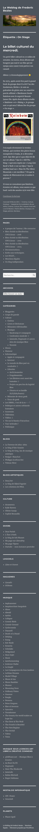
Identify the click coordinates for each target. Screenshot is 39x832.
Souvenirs (9, 412)
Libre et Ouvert (11, 565)
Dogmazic (9, 766)
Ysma (7, 737)
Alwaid (8, 612)
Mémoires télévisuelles (17, 327)
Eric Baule (9, 643)
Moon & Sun (10, 679)
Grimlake (9, 649)
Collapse (8, 618)
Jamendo (9, 772)
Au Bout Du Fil (11, 763)
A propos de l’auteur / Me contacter (20, 228)
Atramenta (10, 505)
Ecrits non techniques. (14, 253)
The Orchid (10, 731)
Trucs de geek (13, 399)
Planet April (10, 817)
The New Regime (12, 728)
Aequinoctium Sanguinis (15, 606)
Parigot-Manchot (12, 457)
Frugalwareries (16, 375)
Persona (8, 700)
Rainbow (17, 211)
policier (10, 211)
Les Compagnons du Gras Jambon (19, 670)
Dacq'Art (9, 481)
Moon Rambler (11, 682)
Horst (7, 658)
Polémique (9, 427)
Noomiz (13, 345)
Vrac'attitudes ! (12, 424)
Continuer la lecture (11, 196)
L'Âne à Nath (10, 535)
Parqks (8, 697)
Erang (7, 640)
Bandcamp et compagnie (20, 333)
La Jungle (9, 667)
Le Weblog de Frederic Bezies (13, 825)
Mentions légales (12, 259)
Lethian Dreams (12, 673)
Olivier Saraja (11, 511)
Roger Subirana (11, 778)
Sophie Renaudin (12, 514)
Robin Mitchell (11, 775)
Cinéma (24, 202)
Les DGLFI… (10, 256)
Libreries (11, 369)
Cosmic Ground (11, 625)
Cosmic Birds (10, 621)
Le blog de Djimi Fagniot (15, 484)
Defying (8, 637)
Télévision (9, 415)
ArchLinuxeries (16, 372)
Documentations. (12, 250)
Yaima (8, 734)
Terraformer (10, 712)
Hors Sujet (9, 655)
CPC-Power (10, 796)
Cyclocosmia (10, 628)
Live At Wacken (8, 209)
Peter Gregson (11, 703)
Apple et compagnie (15, 357)
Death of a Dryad (12, 634)
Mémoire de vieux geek (17, 396)
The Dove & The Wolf (14, 722)
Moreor (8, 685)
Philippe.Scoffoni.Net (14, 460)
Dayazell (8, 631)
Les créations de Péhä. (14, 487)
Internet (11, 360)
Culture (30, 202)
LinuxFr (8, 582)
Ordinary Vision (12, 691)
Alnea (7, 609)
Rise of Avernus (11, 706)
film (21, 206)
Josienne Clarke (12, 664)
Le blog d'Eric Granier (14, 448)
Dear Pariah (10, 532)
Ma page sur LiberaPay (14, 541)
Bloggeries (9, 312)
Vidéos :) (9, 418)
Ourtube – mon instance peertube (19, 547)
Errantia (8, 646)
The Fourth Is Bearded (14, 725)
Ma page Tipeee (12, 544)
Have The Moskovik (13, 769)
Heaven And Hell (29, 206)
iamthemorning (12, 661)
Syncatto (9, 709)
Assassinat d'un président (20, 204)
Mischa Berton (20, 209)
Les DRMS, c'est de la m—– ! (17, 402)
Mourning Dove (12, 688)
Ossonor (8, 694)
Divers (8, 348)
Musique (6, 204)
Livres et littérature (15, 324)
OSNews (8, 585)
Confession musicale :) (19, 336)
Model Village (11, 676)
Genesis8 (9, 799)
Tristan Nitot (10, 463)
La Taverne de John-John (16, 445)
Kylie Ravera (10, 508)
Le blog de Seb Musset (14, 538)
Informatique (11, 354)
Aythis (8, 615)
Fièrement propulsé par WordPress (22, 828)
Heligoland (10, 652)
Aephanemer (10, 603)
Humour (8, 351)
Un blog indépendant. (14, 262)
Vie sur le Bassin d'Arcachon (17, 421)
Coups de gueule (12, 315)
